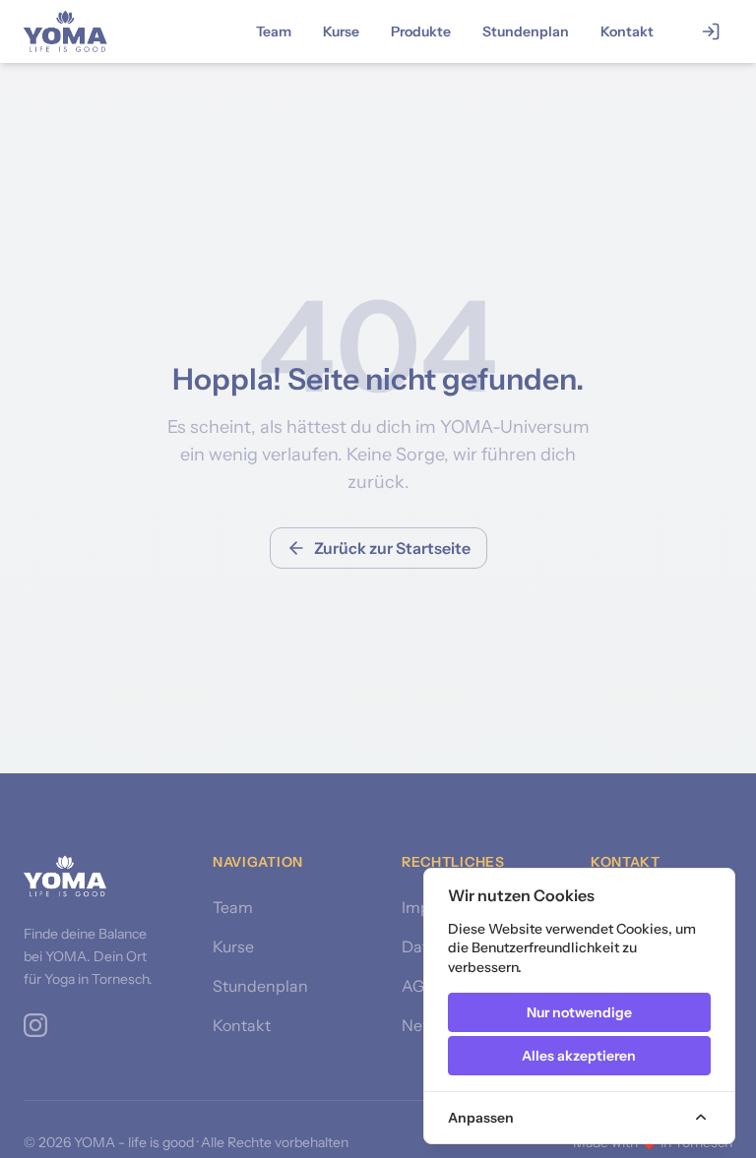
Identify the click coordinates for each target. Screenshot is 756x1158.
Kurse (341, 31)
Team (273, 31)
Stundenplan (525, 31)
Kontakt (627, 31)
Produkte (421, 31)
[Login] (710, 31)
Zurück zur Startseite (392, 548)
